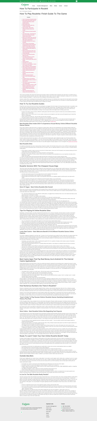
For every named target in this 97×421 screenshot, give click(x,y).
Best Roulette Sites (26, 24)
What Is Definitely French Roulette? (29, 66)
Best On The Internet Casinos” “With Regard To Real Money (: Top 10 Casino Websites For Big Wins (29, 85)
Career (60, 5)
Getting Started (26, 61)
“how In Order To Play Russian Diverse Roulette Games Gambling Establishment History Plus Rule (29, 44)
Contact (66, 5)
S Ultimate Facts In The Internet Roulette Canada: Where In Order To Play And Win (29, 79)
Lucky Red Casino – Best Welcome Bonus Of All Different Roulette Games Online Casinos (29, 35)
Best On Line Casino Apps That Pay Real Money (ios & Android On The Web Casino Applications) (29, 38)
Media (55, 5)
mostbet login (53, 121)
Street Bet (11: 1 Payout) (27, 62)
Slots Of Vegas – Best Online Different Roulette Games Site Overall (28, 29)
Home (33, 5)
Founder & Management (42, 5)
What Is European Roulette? (28, 74)
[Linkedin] (76, 1)
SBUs (51, 5)
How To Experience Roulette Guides (29, 19)
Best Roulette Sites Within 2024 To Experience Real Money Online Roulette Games (29, 21)
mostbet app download (72, 141)
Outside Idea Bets (26, 53)
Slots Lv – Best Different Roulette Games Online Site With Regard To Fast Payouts (29, 48)
